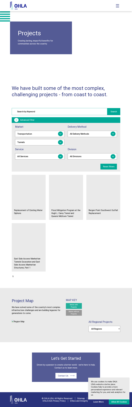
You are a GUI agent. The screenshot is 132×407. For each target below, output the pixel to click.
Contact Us (63, 376)
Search (114, 111)
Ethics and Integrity (79, 401)
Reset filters (108, 166)
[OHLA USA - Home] (18, 6)
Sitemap (81, 398)
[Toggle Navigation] (117, 5)
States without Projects (74, 313)
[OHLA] (18, 400)
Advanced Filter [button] (27, 120)
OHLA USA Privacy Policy (54, 401)
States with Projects (74, 306)
